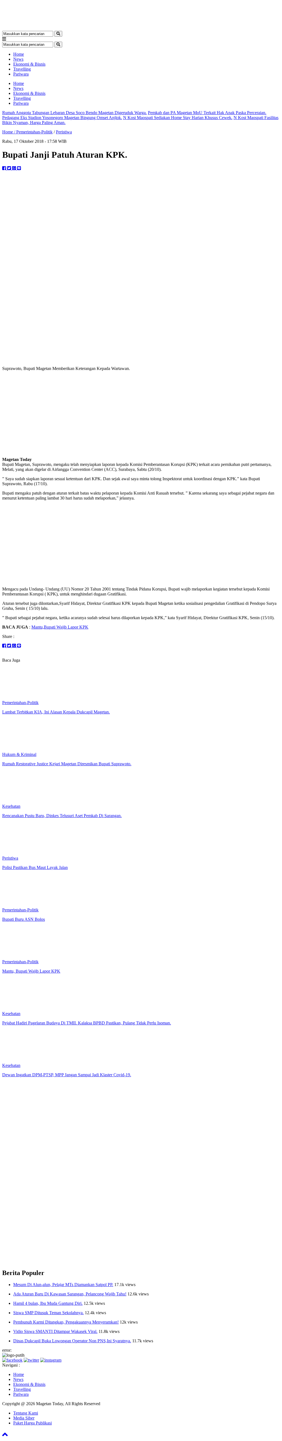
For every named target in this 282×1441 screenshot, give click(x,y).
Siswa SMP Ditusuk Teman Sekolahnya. (48, 1312)
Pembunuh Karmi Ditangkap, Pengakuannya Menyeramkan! (66, 1322)
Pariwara (21, 74)
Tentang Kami (25, 1413)
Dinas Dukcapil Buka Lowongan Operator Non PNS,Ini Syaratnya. (72, 1340)
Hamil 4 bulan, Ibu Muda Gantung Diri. (48, 1303)
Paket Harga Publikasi (32, 1423)
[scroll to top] (5, 1436)
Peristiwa (64, 132)
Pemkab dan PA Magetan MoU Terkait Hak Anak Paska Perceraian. (207, 112)
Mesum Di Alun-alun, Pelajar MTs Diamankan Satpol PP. (63, 1284)
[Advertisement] (141, 414)
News (18, 59)
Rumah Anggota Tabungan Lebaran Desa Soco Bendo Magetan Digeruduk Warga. (74, 112)
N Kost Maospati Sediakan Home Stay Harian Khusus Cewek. (177, 117)
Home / (9, 132)
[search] (58, 34)
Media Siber (23, 1418)
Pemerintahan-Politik (34, 132)
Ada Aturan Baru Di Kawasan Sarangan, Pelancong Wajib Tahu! (69, 1294)
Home (18, 54)
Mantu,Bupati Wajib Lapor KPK (59, 627)
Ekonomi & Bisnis (29, 64)
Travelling (22, 69)
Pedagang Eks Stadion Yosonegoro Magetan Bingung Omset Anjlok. (62, 117)
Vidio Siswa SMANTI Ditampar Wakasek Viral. (55, 1331)
